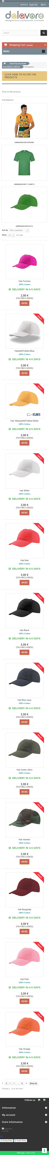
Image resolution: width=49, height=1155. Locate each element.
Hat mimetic (24, 839)
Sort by (5, 230)
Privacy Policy (7, 1140)
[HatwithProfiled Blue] (24, 331)
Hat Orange (24, 1049)
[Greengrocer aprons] (24, 121)
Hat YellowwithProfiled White (24, 421)
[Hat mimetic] (24, 820)
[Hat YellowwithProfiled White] (24, 401)
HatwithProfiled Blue (24, 351)
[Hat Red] (24, 541)
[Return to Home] (4, 63)
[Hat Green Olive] (24, 750)
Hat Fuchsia (24, 281)
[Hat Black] (24, 611)
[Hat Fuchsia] (24, 261)
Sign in (43, 4)
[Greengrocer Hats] (24, 204)
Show (4, 235)
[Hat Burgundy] (24, 890)
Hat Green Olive (24, 770)
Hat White (24, 490)
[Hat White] (24, 471)
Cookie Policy (21, 1140)
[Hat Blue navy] (24, 680)
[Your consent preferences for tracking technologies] (44, 1150)
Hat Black (24, 630)
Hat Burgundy (24, 909)
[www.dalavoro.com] (24, 16)
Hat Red (24, 560)
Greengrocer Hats (24, 226)
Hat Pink (24, 979)
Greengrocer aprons (24, 142)
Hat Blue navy (24, 700)
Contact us (24, 4)
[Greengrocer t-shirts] (24, 163)
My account (8, 1114)
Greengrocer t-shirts (24, 184)
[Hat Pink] (24, 960)
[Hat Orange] (24, 1029)
